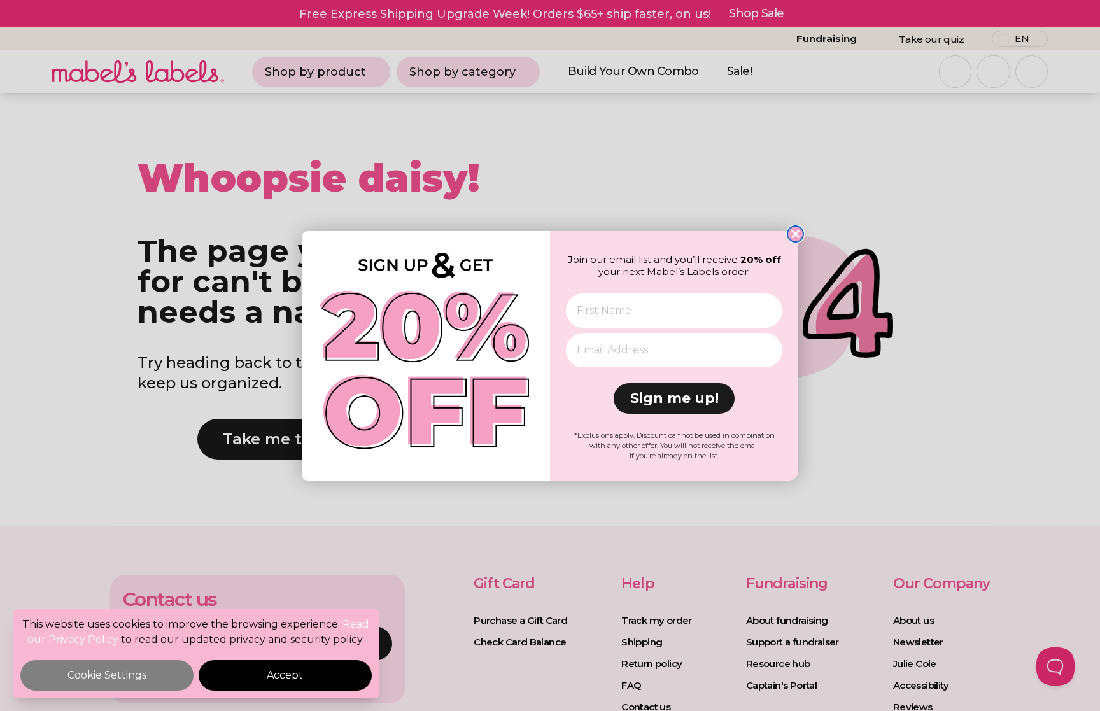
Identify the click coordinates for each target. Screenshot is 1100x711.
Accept (285, 675)
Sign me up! (674, 398)
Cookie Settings (106, 675)
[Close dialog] (795, 234)
